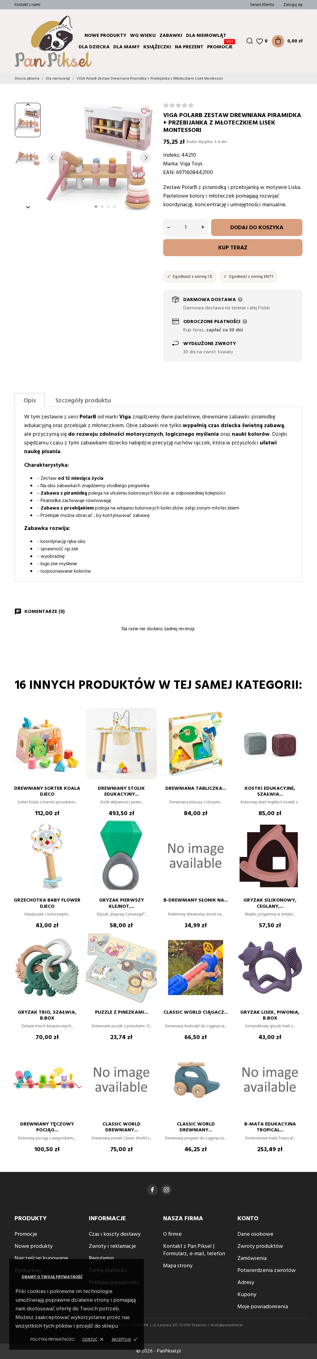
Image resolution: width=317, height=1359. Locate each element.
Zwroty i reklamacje (112, 1246)
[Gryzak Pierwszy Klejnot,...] (149, 838)
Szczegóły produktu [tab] (83, 401)
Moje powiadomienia (262, 1306)
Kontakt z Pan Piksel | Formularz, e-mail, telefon (194, 1250)
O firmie (172, 1234)
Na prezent (189, 47)
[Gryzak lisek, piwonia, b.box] (297, 950)
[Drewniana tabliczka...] (223, 726)
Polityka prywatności (52, 1339)
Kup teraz (232, 247)
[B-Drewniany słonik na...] (223, 838)
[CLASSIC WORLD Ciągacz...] (223, 950)
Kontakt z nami (27, 5)
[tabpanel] (99, 157)
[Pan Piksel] (35, 41)
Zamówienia (252, 1258)
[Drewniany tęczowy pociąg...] (75, 1062)
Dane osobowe (255, 1234)
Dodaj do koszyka (256, 227)
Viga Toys (191, 163)
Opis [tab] (30, 401)
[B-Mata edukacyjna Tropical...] (297, 1062)
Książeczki (157, 47)
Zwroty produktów (260, 1246)
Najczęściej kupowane (41, 1258)
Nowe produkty (105, 36)
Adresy (245, 1282)
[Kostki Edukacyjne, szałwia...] (297, 726)
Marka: (171, 164)
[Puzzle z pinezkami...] (149, 950)
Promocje (220, 46)
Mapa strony (178, 1265)
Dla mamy (126, 47)
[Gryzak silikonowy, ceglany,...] (297, 838)
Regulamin (101, 1258)
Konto (247, 1219)
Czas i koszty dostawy (115, 1234)
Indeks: (171, 155)
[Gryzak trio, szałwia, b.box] (75, 950)
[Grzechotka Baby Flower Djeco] (75, 838)
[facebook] (152, 1189)
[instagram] (166, 1189)
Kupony (246, 1294)
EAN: (169, 172)
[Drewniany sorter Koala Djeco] (75, 726)
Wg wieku (143, 36)
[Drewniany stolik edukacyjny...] (149, 726)
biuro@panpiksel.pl (227, 1325)
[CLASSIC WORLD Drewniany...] (149, 1062)
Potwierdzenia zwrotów (266, 1270)
